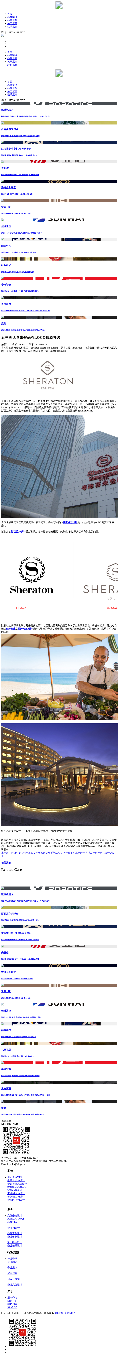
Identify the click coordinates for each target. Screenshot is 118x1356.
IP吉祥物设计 (14, 1242)
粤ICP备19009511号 (65, 1313)
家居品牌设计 (14, 1190)
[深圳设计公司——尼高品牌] (59, 8)
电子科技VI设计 (16, 1180)
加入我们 (12, 1307)
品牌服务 (12, 20)
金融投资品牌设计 (17, 1183)
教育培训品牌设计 (17, 1187)
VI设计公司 (13, 1279)
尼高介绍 (12, 1297)
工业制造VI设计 (16, 1193)
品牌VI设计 (13, 1222)
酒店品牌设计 (18, 531)
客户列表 (12, 1304)
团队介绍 (12, 1301)
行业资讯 (12, 1258)
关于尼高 (12, 23)
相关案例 (6, 862)
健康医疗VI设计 (16, 1200)
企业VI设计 (13, 1227)
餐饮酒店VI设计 (16, 1196)
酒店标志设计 (70, 522)
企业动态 (12, 1262)
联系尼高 (12, 26)
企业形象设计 (14, 1236)
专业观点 (12, 1267)
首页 (9, 13)
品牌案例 (12, 17)
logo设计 (10, 628)
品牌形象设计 (25, 628)
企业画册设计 (14, 1245)
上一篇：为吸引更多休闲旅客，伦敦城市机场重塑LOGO (31, 852)
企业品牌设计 (14, 1284)
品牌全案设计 (14, 1215)
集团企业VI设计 (16, 1177)
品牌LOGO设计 (15, 1219)
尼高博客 (12, 1273)
